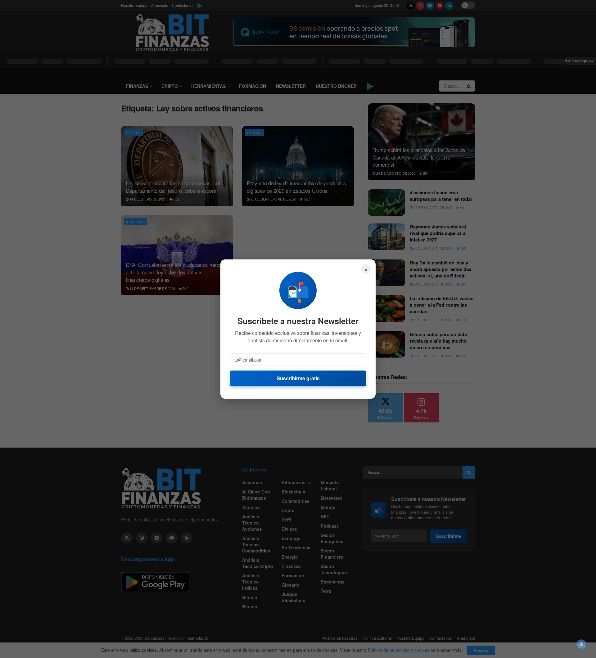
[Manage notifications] (581, 644)
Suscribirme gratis (298, 378)
